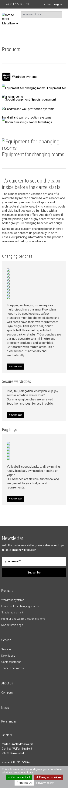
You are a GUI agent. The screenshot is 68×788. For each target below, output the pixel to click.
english (58, 4)
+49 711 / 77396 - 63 (17, 4)
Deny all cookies (49, 777)
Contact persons (11, 661)
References (9, 721)
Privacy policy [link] (45, 782)
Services (6, 649)
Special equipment (43, 99)
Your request (15, 366)
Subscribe (34, 572)
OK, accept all (20, 777)
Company (7, 692)
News (5, 708)
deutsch (47, 4)
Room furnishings (40, 122)
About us (7, 683)
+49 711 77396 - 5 (21, 762)
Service (6, 640)
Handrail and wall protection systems (26, 117)
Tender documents (12, 668)
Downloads (8, 655)
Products (7, 591)
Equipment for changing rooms (20, 606)
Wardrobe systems (24, 77)
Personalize (24, 782)
